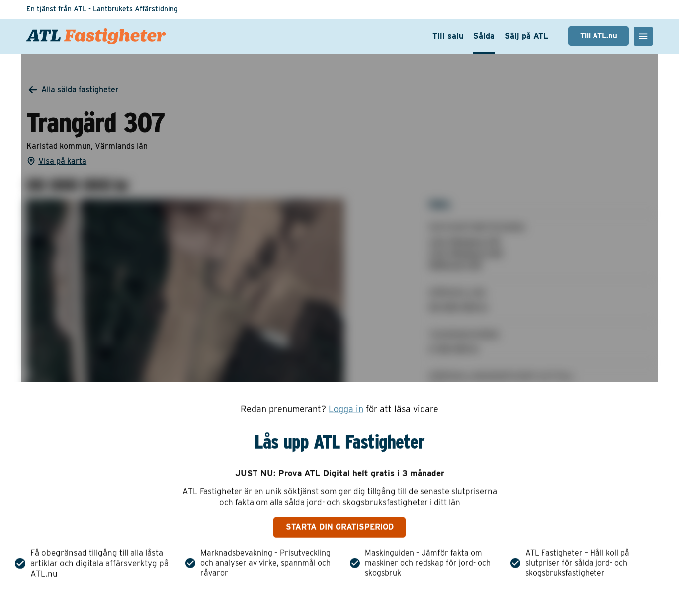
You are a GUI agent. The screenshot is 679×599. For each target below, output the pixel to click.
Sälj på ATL (526, 36)
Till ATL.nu (598, 35)
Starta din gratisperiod (340, 527)
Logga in (346, 409)
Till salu (447, 36)
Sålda (484, 36)
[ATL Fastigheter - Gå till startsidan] (96, 36)
